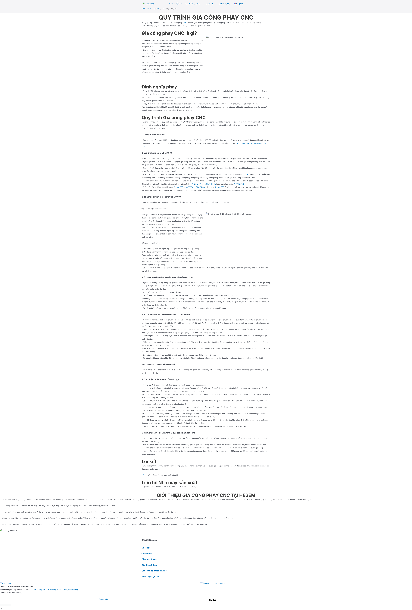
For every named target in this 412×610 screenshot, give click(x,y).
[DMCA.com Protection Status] (5, 605)
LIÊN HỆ (209, 4)
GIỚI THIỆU (174, 4)
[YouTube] (215, 600)
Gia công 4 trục (149, 559)
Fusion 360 (240, 143)
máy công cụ (193, 40)
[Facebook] (210, 600)
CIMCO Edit (211, 184)
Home (144, 9)
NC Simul (194, 184)
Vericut (202, 184)
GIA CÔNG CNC (193, 4)
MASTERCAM (189, 187)
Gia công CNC (154, 9)
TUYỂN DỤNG (223, 4)
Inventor (249, 143)
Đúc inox (146, 548)
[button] (180, 4)
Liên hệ (144, 475)
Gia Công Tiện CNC (151, 576)
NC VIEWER (239, 184)
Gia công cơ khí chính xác (154, 571)
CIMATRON (200, 187)
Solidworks (257, 143)
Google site (103, 599)
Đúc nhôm (147, 553)
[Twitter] (211, 600)
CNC (185, 22)
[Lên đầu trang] (206, 608)
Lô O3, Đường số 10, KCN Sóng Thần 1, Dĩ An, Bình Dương (54, 589)
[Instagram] (213, 600)
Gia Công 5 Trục (149, 565)
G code (245, 174)
